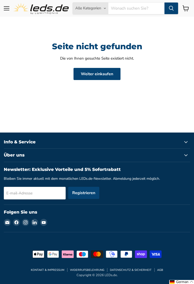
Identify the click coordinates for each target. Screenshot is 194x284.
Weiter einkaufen (97, 74)
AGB (160, 270)
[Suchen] (171, 8)
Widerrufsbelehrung (87, 270)
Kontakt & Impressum (47, 270)
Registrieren (83, 193)
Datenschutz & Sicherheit (131, 270)
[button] (181, 282)
